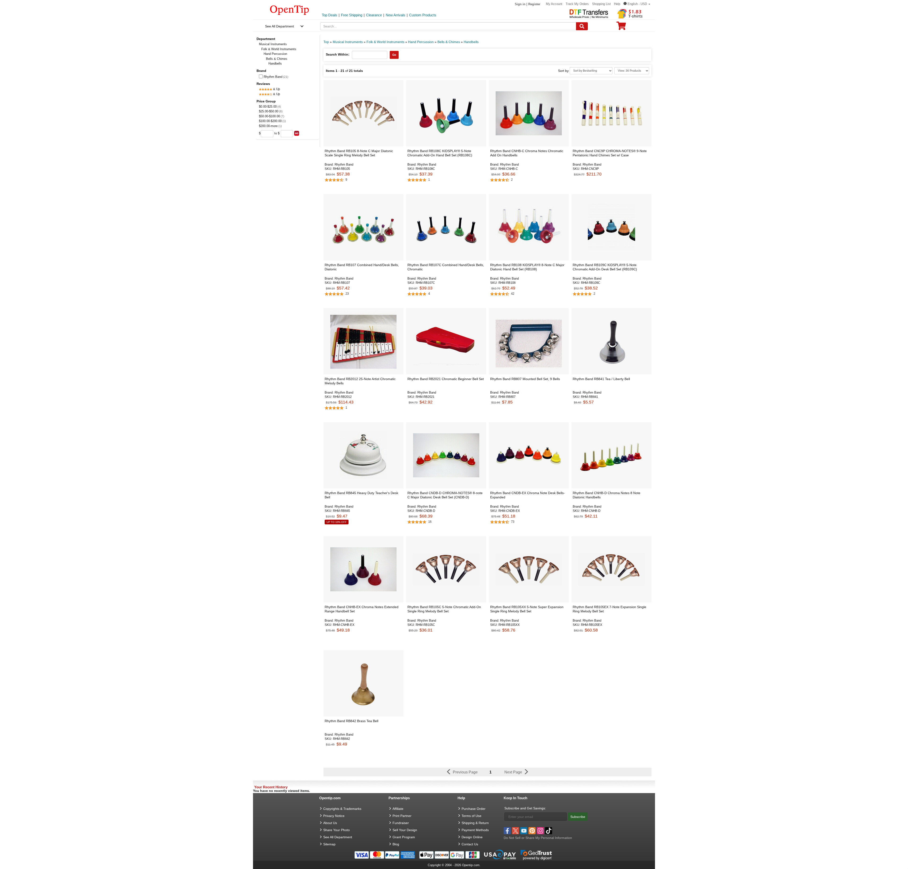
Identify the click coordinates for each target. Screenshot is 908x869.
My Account (554, 4)
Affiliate (398, 809)
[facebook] (507, 830)
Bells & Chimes (276, 59)
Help (617, 4)
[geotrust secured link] (536, 854)
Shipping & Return (475, 823)
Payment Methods (475, 830)
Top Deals (329, 15)
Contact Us (470, 844)
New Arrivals (395, 15)
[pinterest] (532, 830)
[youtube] (523, 830)
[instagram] (540, 830)
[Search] (582, 26)
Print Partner (402, 816)
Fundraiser (401, 823)
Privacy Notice (334, 816)
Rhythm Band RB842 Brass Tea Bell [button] (351, 721)
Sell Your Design (405, 830)
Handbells (471, 42)
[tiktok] (548, 830)
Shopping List (601, 4)
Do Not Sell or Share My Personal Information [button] (538, 838)
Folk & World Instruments (278, 49)
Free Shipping (351, 15)
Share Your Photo (336, 830)
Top (326, 42)
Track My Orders (577, 4)
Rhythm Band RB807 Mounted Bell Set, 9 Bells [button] (525, 379)
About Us (330, 823)
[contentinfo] (289, 10)
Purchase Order (473, 809)
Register (534, 4)
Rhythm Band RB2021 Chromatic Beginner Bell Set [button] (445, 379)
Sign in (520, 4)
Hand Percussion (275, 54)
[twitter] (515, 830)
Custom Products (422, 15)
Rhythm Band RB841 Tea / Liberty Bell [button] (601, 379)
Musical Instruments (273, 44)
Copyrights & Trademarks (342, 809)
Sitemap (329, 844)
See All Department (279, 26)
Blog (396, 844)
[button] (637, 4)
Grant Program (404, 837)
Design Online (472, 837)
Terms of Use (471, 816)
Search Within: (337, 54)
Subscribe (577, 817)
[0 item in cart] (621, 27)
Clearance (374, 15)
